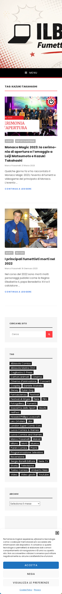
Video (14, 474)
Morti (9, 253)
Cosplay (15, 385)
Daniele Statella (33, 385)
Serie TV (43, 461)
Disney (14, 390)
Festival (34, 394)
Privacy (37, 589)
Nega (31, 574)
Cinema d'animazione (24, 381)
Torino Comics (19, 470)
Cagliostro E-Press (21, 372)
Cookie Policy (26, 589)
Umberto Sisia (39, 470)
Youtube (44, 474)
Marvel (37, 439)
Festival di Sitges (20, 399)
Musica (35, 443)
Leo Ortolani (18, 421)
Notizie (20, 253)
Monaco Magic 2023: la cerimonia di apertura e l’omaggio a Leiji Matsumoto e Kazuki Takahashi (30, 154)
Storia (14, 465)
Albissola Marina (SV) (23, 368)
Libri (30, 421)
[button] (57, 533)
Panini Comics (19, 448)
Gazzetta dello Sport (23, 408)
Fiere (36, 399)
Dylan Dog (27, 390)
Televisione (27, 465)
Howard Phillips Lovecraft (25, 416)
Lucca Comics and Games (26, 434)
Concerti (45, 381)
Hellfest (15, 412)
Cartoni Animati (20, 376)
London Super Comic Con (26, 425)
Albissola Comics (21, 363)
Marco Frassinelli (13, 165)
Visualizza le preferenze (31, 582)
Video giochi (28, 474)
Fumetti (31, 403)
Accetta (31, 565)
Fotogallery (17, 403)
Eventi (9, 141)
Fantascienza (19, 394)
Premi (34, 448)
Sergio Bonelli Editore (23, 461)
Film (45, 399)
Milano (14, 443)
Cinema (37, 376)
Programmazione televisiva (27, 452)
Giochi (42, 408)
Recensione (17, 456)
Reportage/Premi (25, 141)
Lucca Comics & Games (25, 430)
